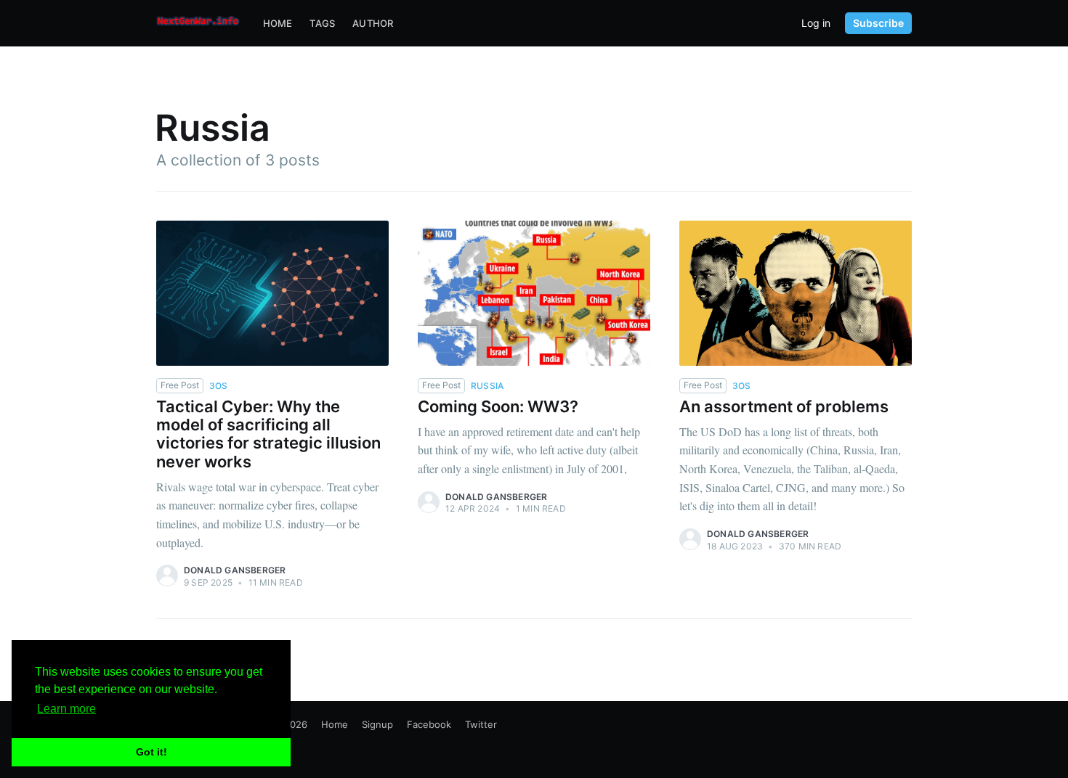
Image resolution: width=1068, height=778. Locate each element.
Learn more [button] (66, 709)
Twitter (481, 724)
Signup (377, 724)
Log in (815, 23)
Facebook (429, 724)
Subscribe (878, 23)
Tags (322, 23)
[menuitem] (278, 23)
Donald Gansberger (235, 570)
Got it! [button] (151, 752)
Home (278, 23)
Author (372, 23)
